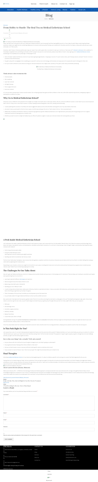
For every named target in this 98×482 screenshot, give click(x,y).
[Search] (93, 9)
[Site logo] (6, 3)
